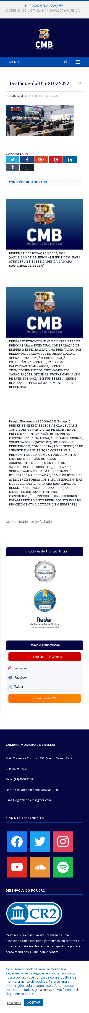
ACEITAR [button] (33, 1002)
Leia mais (43, 989)
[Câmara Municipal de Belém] (45, 38)
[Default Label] (17, 867)
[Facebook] (17, 841)
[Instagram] (63, 841)
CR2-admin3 (19, 95)
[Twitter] (40, 841)
